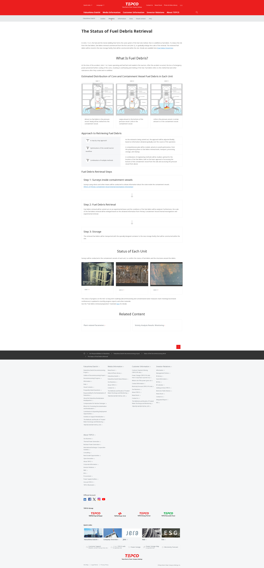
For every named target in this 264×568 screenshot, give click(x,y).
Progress (112, 19)
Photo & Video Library (170, 5)
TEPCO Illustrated (89, 485)
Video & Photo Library (114, 373)
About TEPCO (173, 12)
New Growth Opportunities (91, 455)
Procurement (87, 476)
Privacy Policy (104, 565)
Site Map (86, 565)
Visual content (141, 19)
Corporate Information (90, 464)
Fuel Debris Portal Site (165, 48)
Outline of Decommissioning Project (94, 375)
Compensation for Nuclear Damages (94, 403)
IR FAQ (158, 382)
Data (131, 19)
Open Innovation (88, 458)
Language (99, 5)
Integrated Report (161, 400)
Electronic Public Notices (163, 391)
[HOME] (84, 353)
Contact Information (138, 383)
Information (122, 19)
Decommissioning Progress (92, 378)
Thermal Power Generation (91, 441)
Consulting (87, 452)
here (118, 304)
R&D (85, 470)
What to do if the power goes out (141, 380)
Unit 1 (87, 289)
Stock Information (161, 379)
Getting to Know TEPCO (163, 388)
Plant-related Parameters (94, 325)
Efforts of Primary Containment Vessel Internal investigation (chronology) (108, 187)
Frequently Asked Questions (92, 390)
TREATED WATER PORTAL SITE (92, 425)
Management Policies (162, 373)
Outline (102, 19)
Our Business (112, 382)
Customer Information (133, 12)
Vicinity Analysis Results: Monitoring (149, 325)
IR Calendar (159, 385)
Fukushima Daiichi (92, 12)
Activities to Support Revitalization (94, 417)
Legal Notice (94, 565)
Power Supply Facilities (90, 479)
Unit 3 (155, 290)
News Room (158, 5)
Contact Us (149, 5)
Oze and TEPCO (88, 482)
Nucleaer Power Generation (92, 444)
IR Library (159, 376)
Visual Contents (88, 387)
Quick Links (87, 5)
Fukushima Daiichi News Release (117, 379)
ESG (157, 402)
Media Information (111, 12)
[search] (197, 12)
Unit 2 (121, 290)
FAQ (150, 19)
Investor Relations (155, 12)
